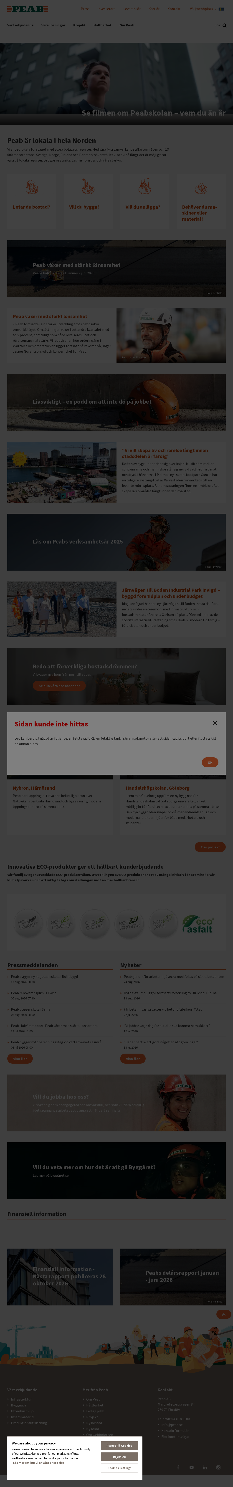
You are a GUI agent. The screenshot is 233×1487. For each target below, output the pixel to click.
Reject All (119, 1457)
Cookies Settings (119, 1468)
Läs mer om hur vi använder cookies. (39, 1463)
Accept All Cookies (119, 1446)
